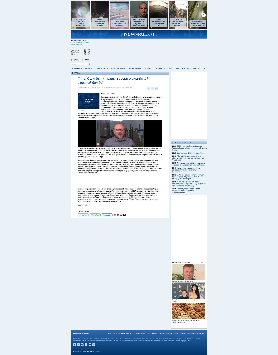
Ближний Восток (101, 68)
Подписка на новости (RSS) (136, 333)
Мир (113, 68)
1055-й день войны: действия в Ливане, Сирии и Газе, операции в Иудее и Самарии (189, 148)
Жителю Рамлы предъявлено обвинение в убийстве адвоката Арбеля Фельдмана (188, 158)
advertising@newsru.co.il (195, 333)
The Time (123, 97)
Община (158, 68)
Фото (204, 68)
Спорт (177, 68)
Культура (168, 68)
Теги (109, 333)
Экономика (122, 68)
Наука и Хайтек (135, 68)
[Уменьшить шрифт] (148, 88)
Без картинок (152, 333)
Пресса (196, 68)
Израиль (88, 68)
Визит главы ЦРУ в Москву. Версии (191, 153)
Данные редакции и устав (168, 333)
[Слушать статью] (158, 88)
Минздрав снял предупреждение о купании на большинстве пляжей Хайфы (188, 164)
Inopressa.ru (82, 205)
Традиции (186, 68)
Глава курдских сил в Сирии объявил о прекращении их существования (186, 191)
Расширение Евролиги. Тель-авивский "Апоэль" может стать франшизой (186, 170)
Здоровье (148, 68)
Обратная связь (119, 333)
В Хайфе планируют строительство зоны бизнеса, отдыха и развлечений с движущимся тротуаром (189, 177)
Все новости (77, 68)
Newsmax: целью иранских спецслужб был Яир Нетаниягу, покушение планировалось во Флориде (189, 184)
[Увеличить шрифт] (152, 88)
